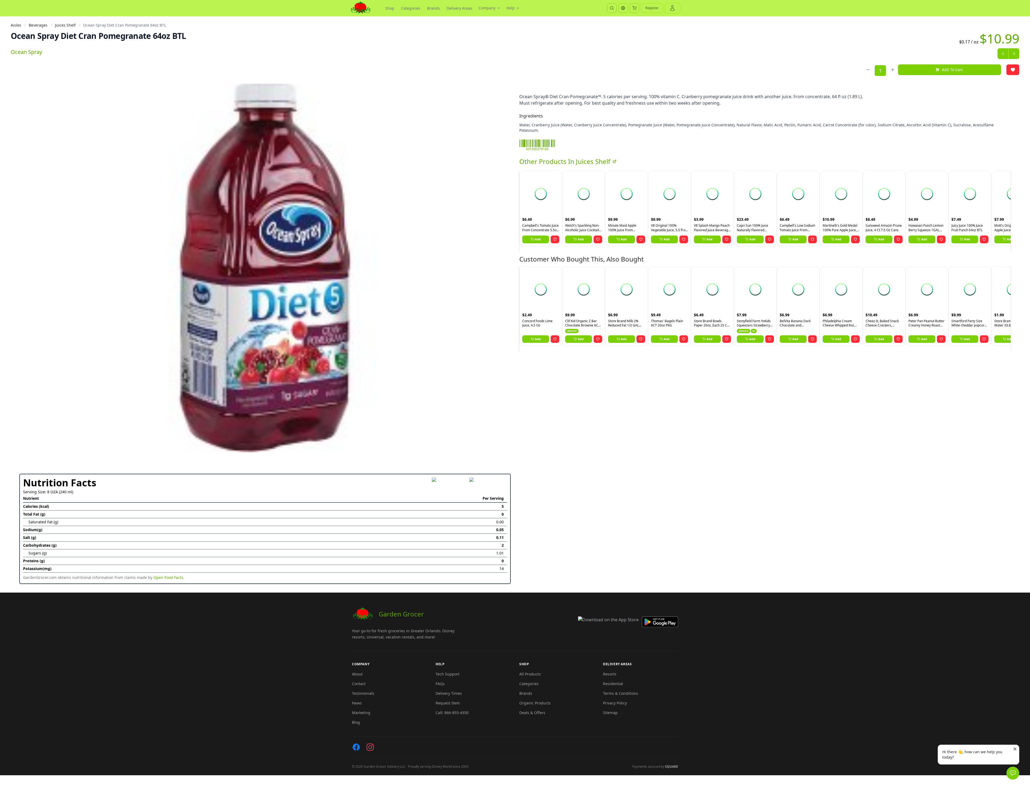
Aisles (16, 25)
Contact (359, 683)
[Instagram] (370, 747)
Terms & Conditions (620, 693)
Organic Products (535, 703)
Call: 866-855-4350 (452, 712)
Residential (613, 683)
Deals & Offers (532, 712)
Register (652, 7)
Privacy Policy (615, 703)
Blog (356, 722)
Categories (410, 8)
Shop (389, 8)
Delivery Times (449, 693)
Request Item (448, 703)
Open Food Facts (168, 577)
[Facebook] (356, 747)
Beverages (38, 25)
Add (538, 239)
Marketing (361, 712)
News (357, 703)
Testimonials (363, 693)
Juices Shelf (65, 25)
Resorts (609, 674)
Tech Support (447, 674)
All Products (530, 674)
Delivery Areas (459, 8)
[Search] (612, 8)
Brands (433, 8)
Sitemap (610, 712)
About (357, 674)
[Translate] (623, 8)
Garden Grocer (401, 613)
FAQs (440, 683)
